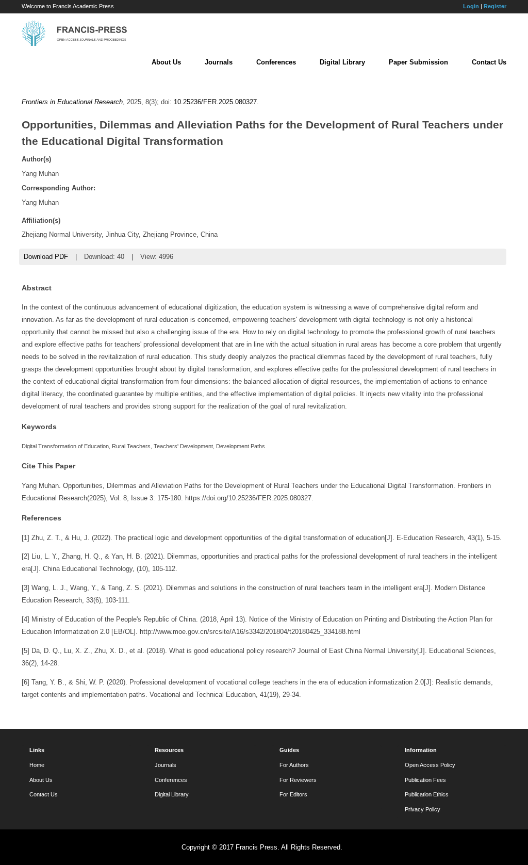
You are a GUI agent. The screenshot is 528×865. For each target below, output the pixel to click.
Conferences (276, 62)
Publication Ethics (427, 794)
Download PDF (46, 256)
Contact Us (489, 62)
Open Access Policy (430, 765)
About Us (166, 62)
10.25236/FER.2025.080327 (215, 102)
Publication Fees (425, 780)
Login (471, 6)
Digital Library (342, 62)
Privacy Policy (422, 809)
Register (495, 6)
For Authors (294, 765)
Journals (219, 62)
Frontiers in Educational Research (72, 102)
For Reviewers (298, 780)
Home (36, 765)
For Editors (293, 794)
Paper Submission (418, 62)
